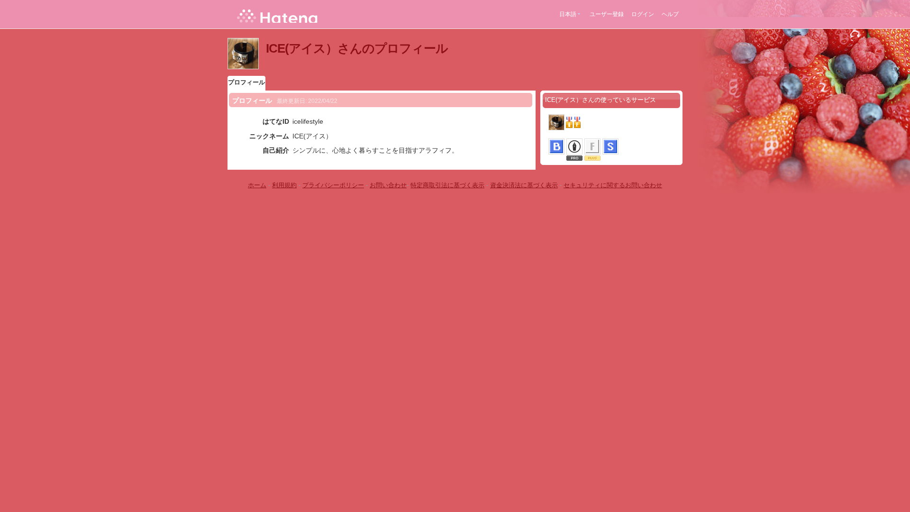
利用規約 (284, 185)
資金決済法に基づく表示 (524, 185)
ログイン (642, 14)
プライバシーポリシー (333, 185)
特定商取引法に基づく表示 (447, 185)
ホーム (257, 185)
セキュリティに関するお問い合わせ (613, 185)
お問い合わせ (388, 185)
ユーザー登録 (607, 14)
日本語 (567, 14)
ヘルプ (670, 14)
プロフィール (246, 82)
